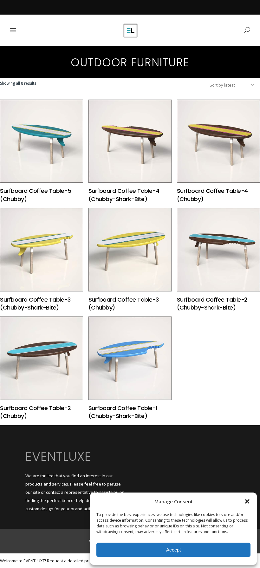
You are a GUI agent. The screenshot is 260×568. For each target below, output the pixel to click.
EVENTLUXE (58, 456)
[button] (247, 501)
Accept (173, 549)
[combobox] (231, 85)
